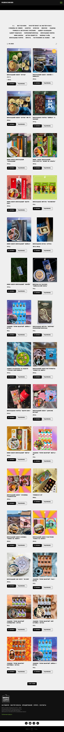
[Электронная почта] (30, 723)
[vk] (37, 723)
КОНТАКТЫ (43, 705)
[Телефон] (26, 723)
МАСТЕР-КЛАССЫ (15, 705)
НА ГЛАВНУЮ (5, 705)
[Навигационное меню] (61, 3)
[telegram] (34, 723)
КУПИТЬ (36, 705)
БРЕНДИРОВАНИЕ (27, 705)
